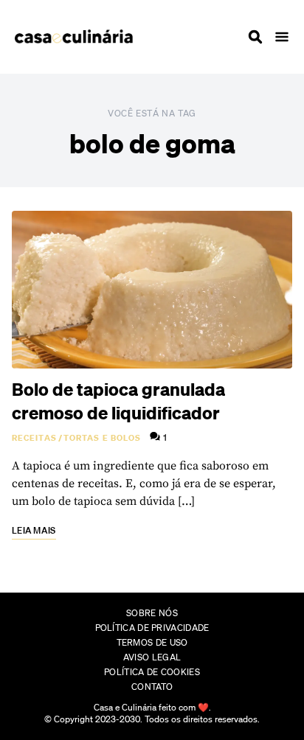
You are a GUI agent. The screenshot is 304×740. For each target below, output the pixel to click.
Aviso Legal (152, 657)
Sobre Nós (152, 613)
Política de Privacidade (152, 627)
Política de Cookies (152, 672)
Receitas (34, 438)
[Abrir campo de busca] (255, 36)
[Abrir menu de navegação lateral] (281, 36)
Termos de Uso (152, 642)
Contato (152, 686)
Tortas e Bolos (102, 438)
